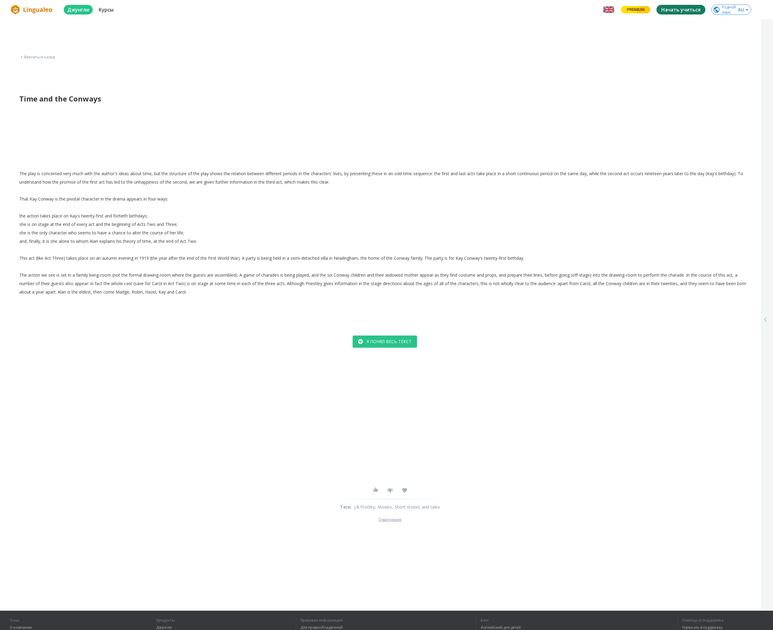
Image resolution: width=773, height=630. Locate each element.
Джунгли (164, 627)
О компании (21, 627)
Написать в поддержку (702, 627)
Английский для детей (501, 627)
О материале (390, 520)
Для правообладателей (321, 627)
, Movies (383, 507)
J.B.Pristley (364, 507)
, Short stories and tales (416, 507)
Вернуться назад (39, 57)
